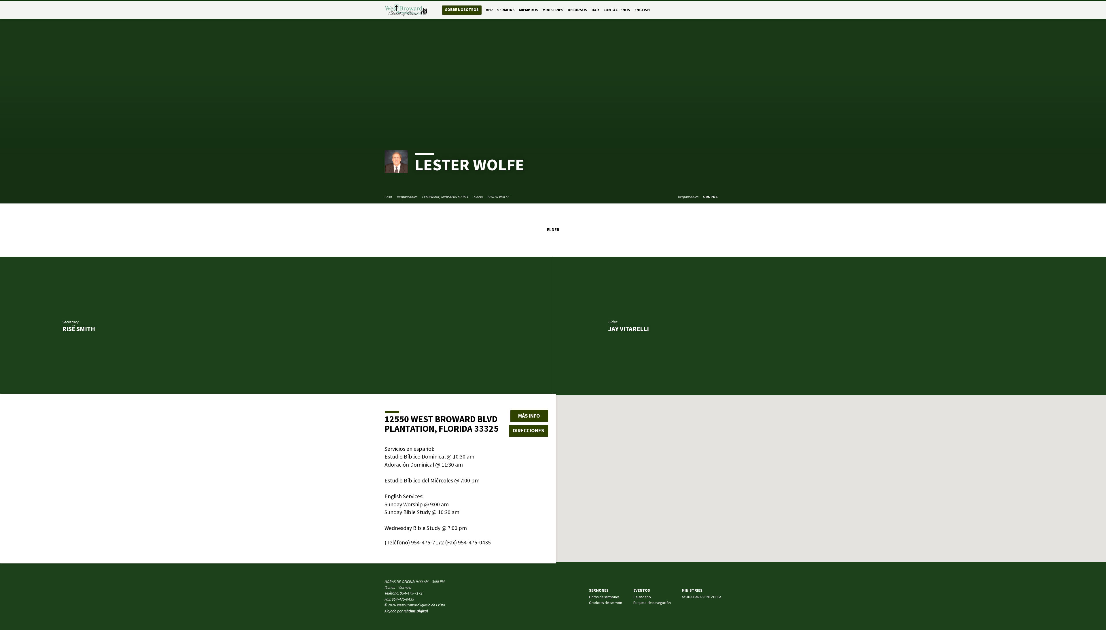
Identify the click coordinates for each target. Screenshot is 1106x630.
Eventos (641, 590)
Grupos (710, 197)
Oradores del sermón (605, 602)
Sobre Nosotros (462, 9)
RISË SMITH (78, 329)
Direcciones (528, 430)
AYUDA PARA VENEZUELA (701, 597)
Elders (478, 197)
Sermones (599, 590)
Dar (595, 9)
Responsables (407, 197)
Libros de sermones (604, 597)
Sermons (506, 9)
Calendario (642, 597)
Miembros (528, 9)
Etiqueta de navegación (652, 602)
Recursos (577, 9)
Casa (388, 197)
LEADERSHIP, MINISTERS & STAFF (445, 197)
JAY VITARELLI (628, 329)
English (642, 9)
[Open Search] (719, 10)
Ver (489, 9)
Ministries (553, 9)
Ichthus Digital (416, 611)
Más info (529, 415)
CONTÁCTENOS (616, 9)
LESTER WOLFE (498, 197)
